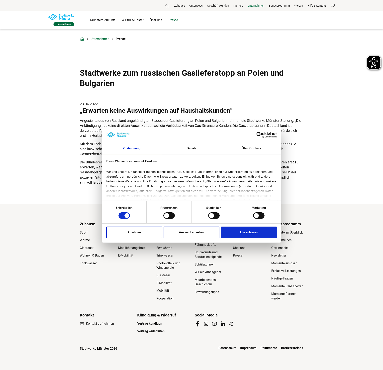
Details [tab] (191, 148)
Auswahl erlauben (191, 232)
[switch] (169, 215)
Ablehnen (134, 232)
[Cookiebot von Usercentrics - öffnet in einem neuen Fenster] (259, 135)
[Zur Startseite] (61, 17)
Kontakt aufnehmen (100, 323)
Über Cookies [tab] (251, 148)
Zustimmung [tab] (132, 148)
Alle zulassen (249, 232)
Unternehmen (100, 39)
